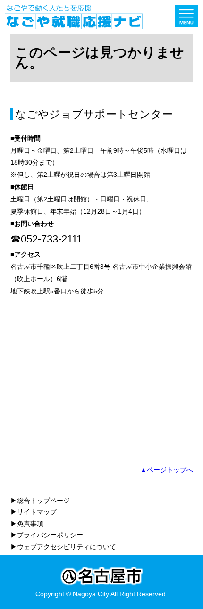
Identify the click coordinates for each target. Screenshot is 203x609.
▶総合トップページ (40, 500)
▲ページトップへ (166, 470)
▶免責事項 (26, 523)
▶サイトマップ (33, 512)
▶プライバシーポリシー (46, 535)
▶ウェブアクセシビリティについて (63, 546)
